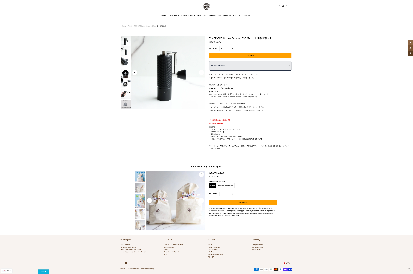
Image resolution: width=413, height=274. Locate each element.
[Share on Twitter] (410, 48)
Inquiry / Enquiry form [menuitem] (212, 15)
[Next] (201, 72)
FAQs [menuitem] (199, 15)
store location (169, 247)
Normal (212, 185)
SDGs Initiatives (125, 245)
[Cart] (286, 6)
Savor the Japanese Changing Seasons (133, 252)
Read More (235, 215)
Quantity (213, 48)
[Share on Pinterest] (410, 53)
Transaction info (257, 247)
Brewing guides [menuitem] (187, 15)
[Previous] (134, 72)
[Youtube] (126, 263)
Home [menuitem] (163, 15)
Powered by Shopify (147, 269)
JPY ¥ (288, 263)
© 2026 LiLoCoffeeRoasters (129, 269)
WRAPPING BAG (216, 173)
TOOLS (130, 26)
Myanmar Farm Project (128, 247)
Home (124, 26)
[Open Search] (279, 6)
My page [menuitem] (246, 15)
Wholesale (211, 252)
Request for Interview (215, 254)
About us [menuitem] (236, 15)
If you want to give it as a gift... (206, 166)
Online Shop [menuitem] (172, 15)
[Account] (283, 6)
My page (211, 257)
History (166, 254)
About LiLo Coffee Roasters (173, 245)
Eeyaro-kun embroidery (225, 185)
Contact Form (212, 249)
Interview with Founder (172, 252)
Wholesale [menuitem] (227, 15)
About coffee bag (214, 247)
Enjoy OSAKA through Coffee (130, 249)
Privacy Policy (256, 249)
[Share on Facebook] (410, 42)
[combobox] (7, 270)
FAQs (210, 245)
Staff (166, 249)
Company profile (257, 245)
